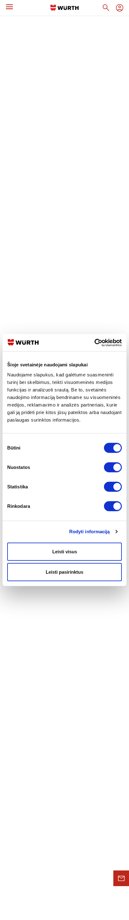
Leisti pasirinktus (64, 572)
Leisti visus (64, 551)
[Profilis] (119, 7)
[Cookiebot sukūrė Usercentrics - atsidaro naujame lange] (94, 342)
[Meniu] (9, 7)
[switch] (113, 467)
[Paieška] (105, 7)
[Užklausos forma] (121, 878)
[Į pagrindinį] (64, 8)
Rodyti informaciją (89, 531)
